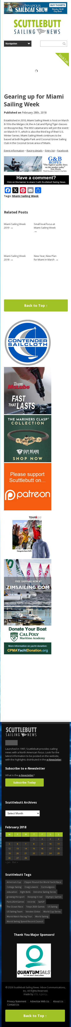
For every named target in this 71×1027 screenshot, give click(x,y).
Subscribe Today (24, 782)
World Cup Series (52, 911)
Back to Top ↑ (36, 305)
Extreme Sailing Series (45, 891)
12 (9, 848)
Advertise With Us (39, 1001)
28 (26, 858)
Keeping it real (35, 896)
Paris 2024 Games (15, 901)
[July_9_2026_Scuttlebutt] (27, 653)
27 (17, 858)
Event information (14, 150)
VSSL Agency (40, 994)
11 (58, 844)
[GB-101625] (36, 170)
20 (17, 853)
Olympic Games (53, 896)
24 (50, 853)
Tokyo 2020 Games (35, 906)
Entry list (50, 150)
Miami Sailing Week (25, 196)
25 (58, 853)
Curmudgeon (48, 887)
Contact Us (13, 1004)
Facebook (62, 150)
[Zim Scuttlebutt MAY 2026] (27, 605)
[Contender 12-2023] (27, 365)
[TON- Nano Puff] (27, 557)
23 (42, 853)
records (31, 901)
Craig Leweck (31, 887)
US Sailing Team (15, 911)
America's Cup (14, 882)
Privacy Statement (16, 1001)
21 (26, 853)
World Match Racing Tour (19, 916)
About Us (58, 1001)
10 (50, 844)
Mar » (15, 862)
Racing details (35, 150)
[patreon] (27, 509)
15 (34, 848)
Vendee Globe (33, 911)
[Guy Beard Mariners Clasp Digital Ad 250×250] (27, 461)
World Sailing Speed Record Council (25, 921)
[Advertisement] (27, 678)
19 (9, 853)
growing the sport (15, 896)
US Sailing (52, 906)
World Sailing (41, 916)
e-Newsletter (54, 759)
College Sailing (14, 887)
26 (9, 858)
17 (50, 848)
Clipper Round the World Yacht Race (42, 882)
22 (34, 853)
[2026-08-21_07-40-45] (35, 13)
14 (26, 848)
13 (17, 848)
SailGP (41, 901)
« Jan (7, 862)
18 (58, 848)
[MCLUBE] (27, 413)
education (12, 891)
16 (42, 848)
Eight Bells (25, 891)
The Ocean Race (15, 906)
